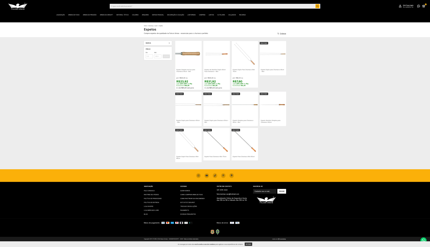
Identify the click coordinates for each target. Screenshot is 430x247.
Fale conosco (149, 191)
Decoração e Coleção (175, 15)
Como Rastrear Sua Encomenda (192, 198)
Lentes (211, 15)
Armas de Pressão (90, 15)
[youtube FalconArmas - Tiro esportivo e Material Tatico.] (206, 175)
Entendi (248, 244)
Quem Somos (185, 191)
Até (155, 52)
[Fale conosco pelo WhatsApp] (418, 7)
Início (145, 25)
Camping (202, 15)
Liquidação (60, 15)
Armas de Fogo (74, 15)
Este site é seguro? (187, 202)
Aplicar (166, 56)
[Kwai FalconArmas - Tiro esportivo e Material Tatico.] (231, 175)
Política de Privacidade (153, 198)
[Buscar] (317, 6)
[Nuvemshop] (279, 239)
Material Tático (122, 15)
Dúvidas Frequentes (188, 214)
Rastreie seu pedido (151, 194)
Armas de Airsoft (106, 15)
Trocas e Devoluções (188, 206)
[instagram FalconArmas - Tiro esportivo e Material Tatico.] (198, 175)
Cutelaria (221, 15)
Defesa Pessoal (158, 15)
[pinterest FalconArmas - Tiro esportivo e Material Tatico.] (223, 175)
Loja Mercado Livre (151, 210)
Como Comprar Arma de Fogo (191, 194)
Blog (146, 214)
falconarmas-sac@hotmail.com (228, 194)
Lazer (156, 25)
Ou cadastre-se (408, 7)
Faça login (409, 5)
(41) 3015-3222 (222, 190)
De (147, 52)
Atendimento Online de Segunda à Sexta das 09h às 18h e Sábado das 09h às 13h (232, 199)
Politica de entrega (151, 202)
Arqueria (145, 15)
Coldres (135, 15)
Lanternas (191, 15)
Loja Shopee (148, 206)
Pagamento (184, 210)
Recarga (242, 15)
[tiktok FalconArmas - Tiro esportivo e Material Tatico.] (215, 175)
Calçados (232, 15)
